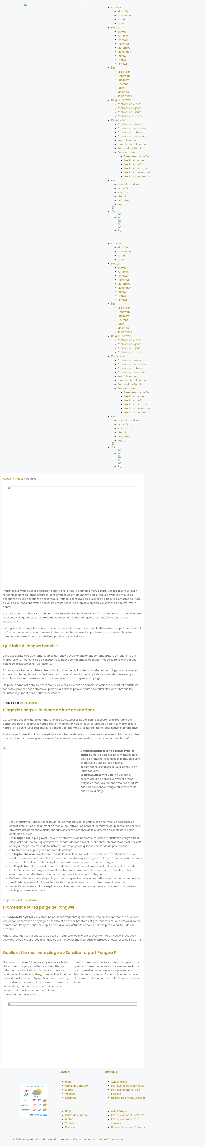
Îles (113, 68)
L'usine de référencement (108, 1139)
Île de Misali (124, 96)
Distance (70, 1098)
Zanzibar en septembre (132, 128)
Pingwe (121, 60)
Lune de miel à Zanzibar (132, 144)
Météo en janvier (134, 160)
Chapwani (123, 76)
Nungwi (121, 56)
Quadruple (124, 15)
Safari (121, 19)
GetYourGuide (28, 703)
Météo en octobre (135, 168)
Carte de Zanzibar (76, 1086)
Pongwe (122, 64)
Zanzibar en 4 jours (129, 108)
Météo (69, 1090)
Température (126, 152)
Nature (121, 204)
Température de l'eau (137, 156)
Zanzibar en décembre (131, 136)
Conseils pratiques (129, 184)
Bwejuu (121, 31)
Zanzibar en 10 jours (129, 116)
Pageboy (123, 80)
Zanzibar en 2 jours (129, 104)
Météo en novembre (137, 172)
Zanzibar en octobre (130, 132)
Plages (115, 27)
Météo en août (133, 164)
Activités (116, 7)
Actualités (123, 200)
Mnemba (123, 92)
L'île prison (124, 72)
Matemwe (123, 48)
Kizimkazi (123, 44)
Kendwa (122, 40)
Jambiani (123, 35)
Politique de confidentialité (127, 1086)
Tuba (120, 23)
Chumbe (122, 84)
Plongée (122, 11)
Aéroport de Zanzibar (131, 148)
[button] (154, 237)
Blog (114, 180)
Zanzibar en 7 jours (129, 112)
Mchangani (124, 52)
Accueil (7, 479)
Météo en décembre (137, 176)
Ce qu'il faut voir (121, 100)
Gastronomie (125, 192)
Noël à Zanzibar (127, 140)
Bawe (120, 88)
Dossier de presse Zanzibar (128, 1098)
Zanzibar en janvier (129, 124)
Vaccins (70, 1094)
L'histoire (122, 196)
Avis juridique (119, 1082)
